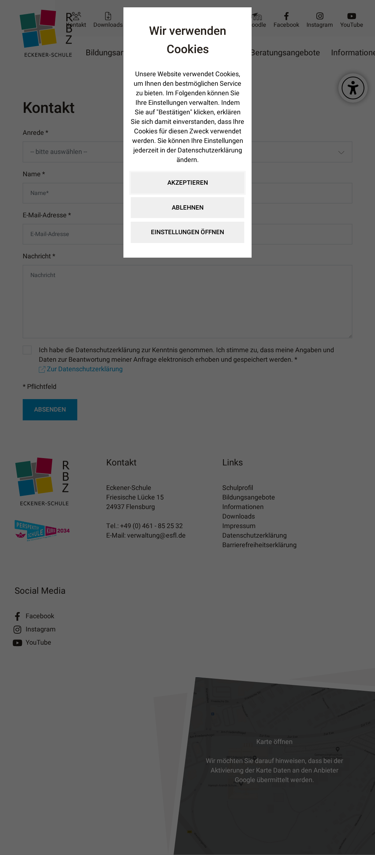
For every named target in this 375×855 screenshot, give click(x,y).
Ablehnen (188, 207)
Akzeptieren (187, 182)
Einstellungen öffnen (187, 232)
